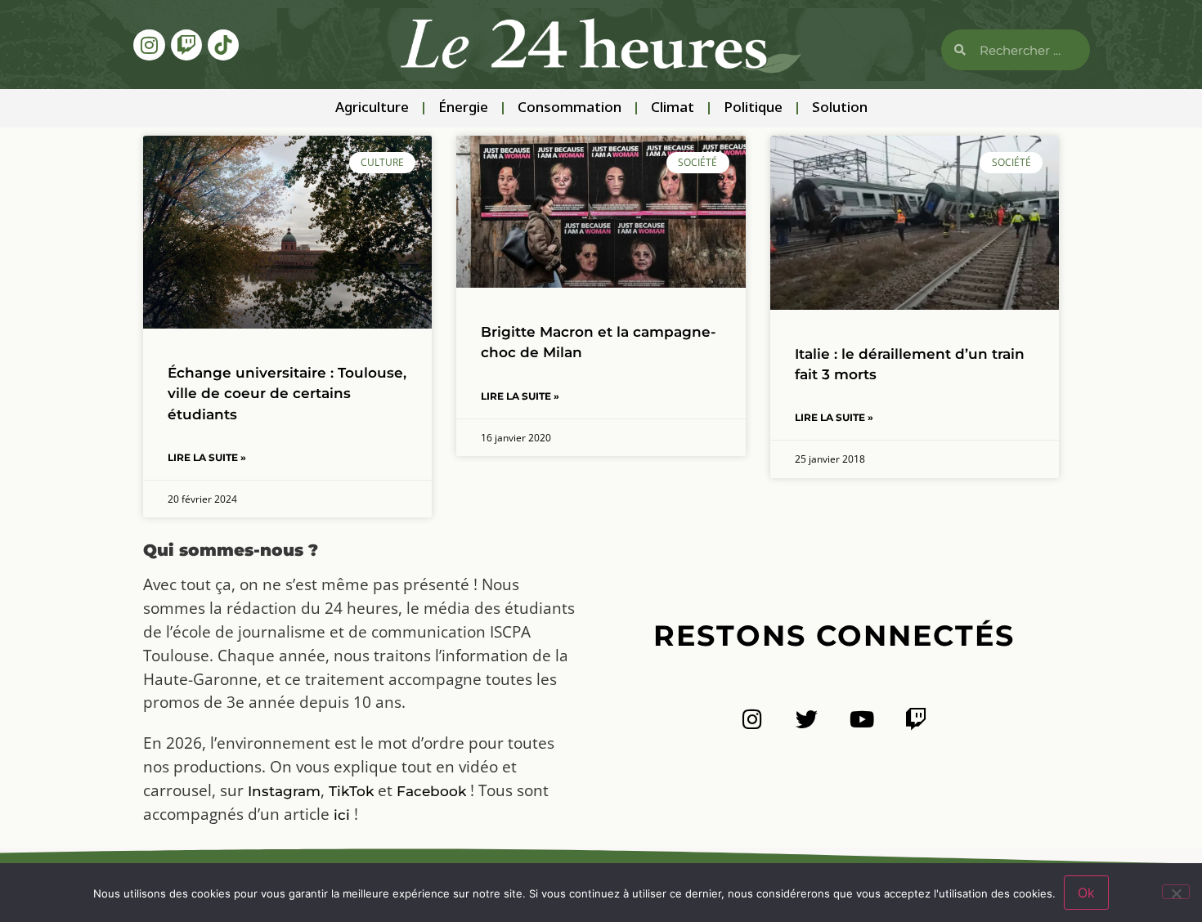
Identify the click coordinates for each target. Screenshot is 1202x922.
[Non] (1176, 891)
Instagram (284, 791)
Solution (840, 108)
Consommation (569, 108)
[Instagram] (148, 44)
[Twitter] (807, 719)
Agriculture (372, 108)
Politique (753, 108)
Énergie (463, 108)
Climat (672, 108)
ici (342, 815)
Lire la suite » (207, 457)
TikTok (351, 791)
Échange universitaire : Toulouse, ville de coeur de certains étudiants (287, 393)
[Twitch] (186, 44)
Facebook (431, 791)
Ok (1086, 892)
